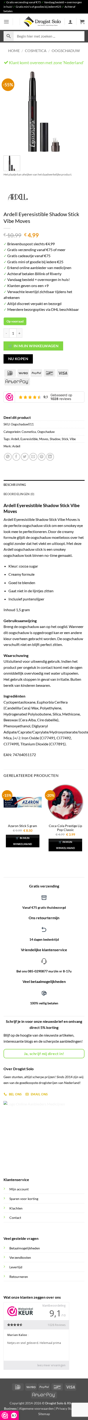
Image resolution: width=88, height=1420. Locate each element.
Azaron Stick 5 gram (22, 826)
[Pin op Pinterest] (42, 457)
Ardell (15, 439)
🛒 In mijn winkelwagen (33, 346)
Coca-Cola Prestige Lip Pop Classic (65, 828)
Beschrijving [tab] (15, 485)
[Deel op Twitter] (25, 457)
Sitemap (44, 1414)
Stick (65, 439)
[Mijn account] (70, 22)
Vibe (73, 439)
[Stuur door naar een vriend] (33, 457)
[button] (6, 21)
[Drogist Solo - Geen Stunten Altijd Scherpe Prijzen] (42, 21)
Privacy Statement (69, 1408)
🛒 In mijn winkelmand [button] (22, 840)
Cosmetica (35, 50)
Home (14, 50)
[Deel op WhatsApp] (8, 457)
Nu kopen (18, 359)
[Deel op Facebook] (16, 457)
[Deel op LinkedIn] (50, 457)
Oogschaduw (66, 50)
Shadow (55, 439)
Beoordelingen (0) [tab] (19, 494)
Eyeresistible (29, 439)
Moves (43, 439)
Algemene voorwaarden (36, 1408)
